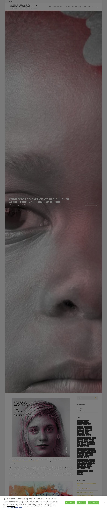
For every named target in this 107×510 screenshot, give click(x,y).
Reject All (81, 502)
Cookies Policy (10, 507)
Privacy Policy (18, 507)
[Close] (104, 502)
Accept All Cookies (93, 502)
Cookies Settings (70, 502)
